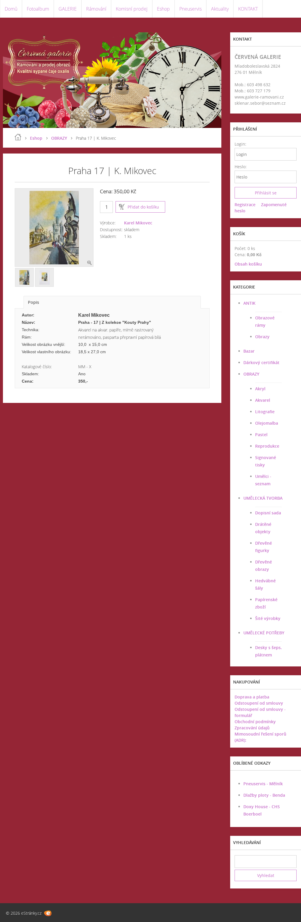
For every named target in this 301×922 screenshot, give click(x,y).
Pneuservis (190, 9)
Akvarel (262, 400)
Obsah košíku (248, 264)
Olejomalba (266, 423)
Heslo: (240, 166)
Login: (240, 144)
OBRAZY (59, 138)
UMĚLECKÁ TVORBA (262, 498)
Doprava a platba (252, 697)
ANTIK (249, 303)
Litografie (265, 411)
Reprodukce (267, 446)
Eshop (163, 9)
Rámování (96, 9)
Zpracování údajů (252, 728)
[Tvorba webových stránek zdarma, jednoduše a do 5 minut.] (47, 913)
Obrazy (262, 336)
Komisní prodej (132, 9)
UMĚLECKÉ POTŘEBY (263, 633)
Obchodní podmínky (255, 721)
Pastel (261, 434)
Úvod (18, 137)
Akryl (260, 388)
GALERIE (67, 9)
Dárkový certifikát (261, 362)
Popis (33, 302)
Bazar (249, 351)
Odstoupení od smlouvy (259, 703)
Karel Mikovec (138, 223)
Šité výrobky (267, 618)
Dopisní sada (268, 513)
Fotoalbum (38, 9)
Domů (11, 9)
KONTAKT (248, 9)
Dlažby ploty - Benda (264, 795)
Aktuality (220, 9)
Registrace (245, 204)
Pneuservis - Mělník (263, 783)
